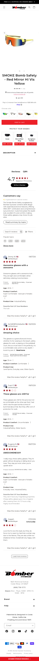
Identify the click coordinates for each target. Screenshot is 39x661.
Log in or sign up (19, 94)
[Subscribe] (32, 625)
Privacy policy (28, 653)
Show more (8, 246)
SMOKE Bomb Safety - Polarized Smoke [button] (22, 413)
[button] (19, 659)
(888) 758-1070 (19, 587)
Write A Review (19, 185)
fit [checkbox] (5, 241)
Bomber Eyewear (18, 651)
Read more (20, 350)
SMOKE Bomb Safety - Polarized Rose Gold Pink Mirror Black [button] (20, 355)
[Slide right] (24, 71)
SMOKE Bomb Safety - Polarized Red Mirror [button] (22, 282)
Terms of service (20, 656)
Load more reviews (20, 556)
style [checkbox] (17, 241)
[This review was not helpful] (33, 316)
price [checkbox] (23, 241)
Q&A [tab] (25, 171)
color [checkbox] (10, 241)
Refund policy (17, 653)
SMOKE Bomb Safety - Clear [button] (23, 469)
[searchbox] (11, 231)
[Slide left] (15, 71)
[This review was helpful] (29, 316)
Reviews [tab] (16, 171)
